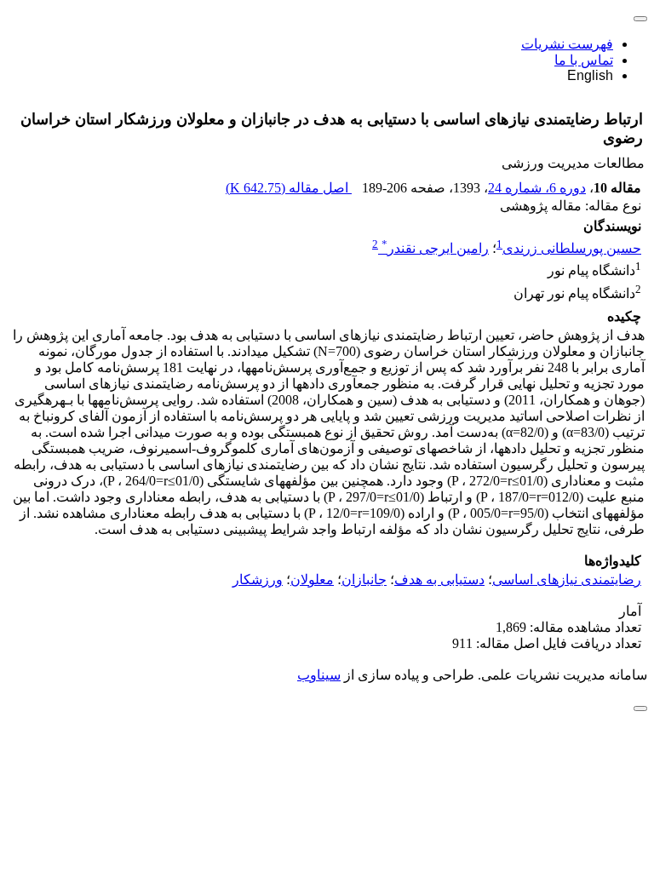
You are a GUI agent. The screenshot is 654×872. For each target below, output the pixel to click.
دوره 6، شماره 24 (537, 188)
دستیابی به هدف (439, 579)
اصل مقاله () (289, 188)
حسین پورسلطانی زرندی (571, 248)
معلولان (312, 579)
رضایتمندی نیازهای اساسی (566, 579)
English (590, 75)
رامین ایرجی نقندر (435, 248)
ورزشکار (257, 579)
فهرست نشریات (567, 44)
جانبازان (364, 579)
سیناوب (319, 675)
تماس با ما (583, 60)
